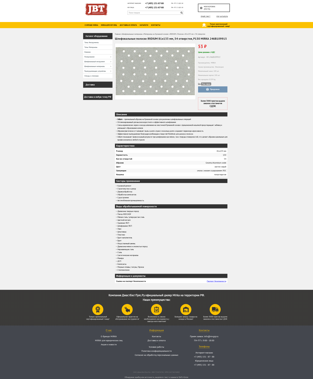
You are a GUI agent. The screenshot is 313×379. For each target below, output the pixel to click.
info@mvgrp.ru (211, 336)
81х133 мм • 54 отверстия (195, 34)
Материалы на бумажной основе (156, 34)
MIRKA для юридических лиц (109, 340)
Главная (118, 34)
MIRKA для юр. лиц (109, 25)
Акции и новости (109, 344)
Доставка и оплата (128, 25)
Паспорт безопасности (216, 281)
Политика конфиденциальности (156, 351)
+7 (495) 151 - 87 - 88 (204, 356)
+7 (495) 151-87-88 (154, 3)
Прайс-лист (205, 17)
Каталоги (144, 25)
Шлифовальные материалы (132, 34)
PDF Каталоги (222, 17)
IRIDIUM (173, 34)
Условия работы (156, 346)
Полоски (180, 34)
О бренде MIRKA (91, 25)
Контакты (155, 25)
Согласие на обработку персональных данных (156, 355)
